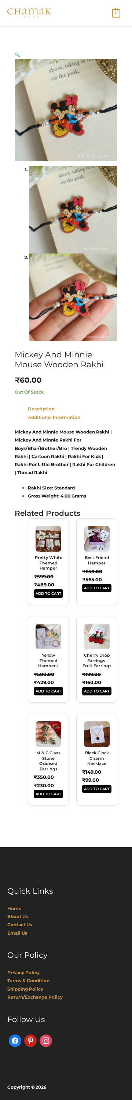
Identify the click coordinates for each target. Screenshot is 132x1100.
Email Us (17, 933)
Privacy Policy (23, 972)
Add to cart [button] (48, 593)
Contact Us (19, 924)
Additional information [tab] (54, 417)
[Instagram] (46, 1040)
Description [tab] (41, 409)
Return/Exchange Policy (35, 997)
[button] (17, 54)
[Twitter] (30, 1040)
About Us (17, 916)
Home (14, 908)
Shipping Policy (25, 989)
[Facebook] (15, 1040)
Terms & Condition (28, 980)
